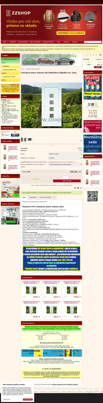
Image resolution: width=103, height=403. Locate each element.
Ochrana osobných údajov (54, 391)
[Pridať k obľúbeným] (96, 104)
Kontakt (36, 391)
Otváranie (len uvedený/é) (28, 158)
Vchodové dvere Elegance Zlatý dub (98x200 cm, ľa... (13, 168)
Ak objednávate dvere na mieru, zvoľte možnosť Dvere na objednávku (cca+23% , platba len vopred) (34, 164)
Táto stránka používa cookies (14, 384)
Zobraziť (98, 67)
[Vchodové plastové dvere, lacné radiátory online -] (51, 22)
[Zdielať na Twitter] (92, 104)
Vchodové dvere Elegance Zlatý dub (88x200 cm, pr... (13, 158)
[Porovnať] (75, 188)
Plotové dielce (43, 391)
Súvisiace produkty (45, 197)
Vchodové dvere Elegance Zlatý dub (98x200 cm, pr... (13, 148)
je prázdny (99, 59)
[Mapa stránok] (101, 391)
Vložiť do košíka (67, 180)
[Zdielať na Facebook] (89, 104)
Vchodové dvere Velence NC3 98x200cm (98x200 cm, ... (71, 282)
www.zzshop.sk (34, 384)
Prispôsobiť (7, 399)
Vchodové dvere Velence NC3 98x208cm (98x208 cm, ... (31, 282)
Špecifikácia (32, 197)
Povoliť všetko (28, 399)
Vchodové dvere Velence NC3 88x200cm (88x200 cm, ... (51, 302)
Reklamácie (80, 391)
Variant (23, 154)
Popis (24, 197)
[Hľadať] (100, 42)
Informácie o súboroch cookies (68, 391)
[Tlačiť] (78, 188)
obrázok (55, 224)
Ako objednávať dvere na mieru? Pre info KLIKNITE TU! (61, 162)
